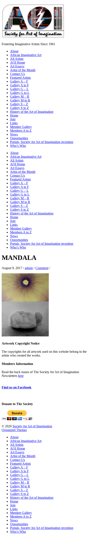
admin (29, 268)
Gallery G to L (20, 93)
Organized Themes (14, 430)
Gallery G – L (19, 89)
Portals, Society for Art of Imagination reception (41, 142)
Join (12, 119)
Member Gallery (21, 127)
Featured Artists (20, 77)
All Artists (16, 59)
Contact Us (17, 74)
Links (14, 123)
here (21, 376)
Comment (41, 268)
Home (14, 115)
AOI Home (17, 62)
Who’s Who (18, 145)
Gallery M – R (19, 96)
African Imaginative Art (25, 55)
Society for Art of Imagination (32, 426)
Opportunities (19, 138)
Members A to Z (21, 130)
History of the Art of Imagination (31, 111)
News (14, 134)
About (14, 51)
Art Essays (17, 66)
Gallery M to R (20, 100)
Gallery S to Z (19, 108)
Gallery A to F (19, 85)
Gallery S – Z (19, 104)
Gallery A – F (19, 81)
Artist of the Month (22, 70)
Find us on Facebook (16, 387)
